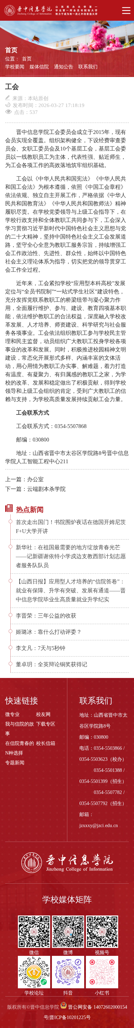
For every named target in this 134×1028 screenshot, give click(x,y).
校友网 (43, 714)
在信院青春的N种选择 (19, 748)
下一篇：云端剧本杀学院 (35, 489)
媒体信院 (39, 66)
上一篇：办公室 (24, 479)
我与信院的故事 (19, 728)
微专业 (12, 714)
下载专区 (45, 724)
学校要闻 (14, 66)
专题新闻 (14, 762)
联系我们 (88, 66)
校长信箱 (45, 743)
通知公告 (63, 66)
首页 (27, 58)
